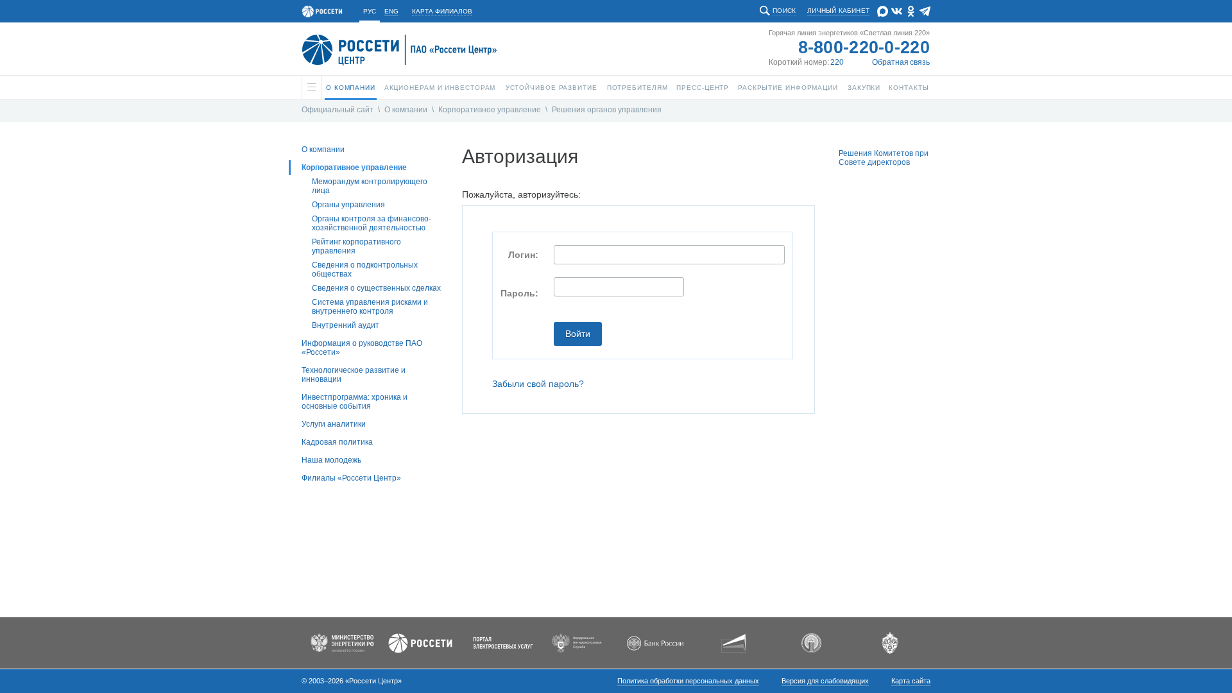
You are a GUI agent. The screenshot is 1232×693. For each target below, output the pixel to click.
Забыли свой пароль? (538, 384)
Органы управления (348, 204)
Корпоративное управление (489, 109)
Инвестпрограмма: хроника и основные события (354, 402)
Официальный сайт (337, 109)
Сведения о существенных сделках (376, 288)
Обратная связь (901, 62)
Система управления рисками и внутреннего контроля (370, 307)
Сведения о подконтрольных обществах (365, 269)
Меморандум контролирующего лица (369, 186)
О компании (405, 109)
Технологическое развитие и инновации (354, 375)
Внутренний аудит (345, 325)
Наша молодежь (331, 460)
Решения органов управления (607, 109)
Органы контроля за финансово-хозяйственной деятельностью (371, 223)
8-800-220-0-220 (864, 47)
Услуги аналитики (334, 424)
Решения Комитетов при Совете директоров (883, 158)
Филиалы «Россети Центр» (351, 478)
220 (837, 62)
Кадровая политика (337, 442)
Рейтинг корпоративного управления (356, 246)
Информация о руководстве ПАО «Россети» (362, 348)
